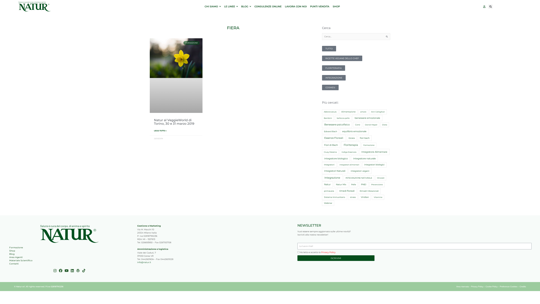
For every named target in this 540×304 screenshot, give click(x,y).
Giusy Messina (330, 152)
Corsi (357, 125)
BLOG (244, 6)
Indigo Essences (349, 152)
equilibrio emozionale (354, 131)
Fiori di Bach (331, 145)
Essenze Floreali (333, 138)
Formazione (368, 145)
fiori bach (365, 138)
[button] (490, 7)
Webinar (328, 203)
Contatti (14, 263)
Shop (12, 250)
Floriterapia (351, 145)
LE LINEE (229, 6)
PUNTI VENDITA (319, 6)
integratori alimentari (349, 165)
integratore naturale (364, 158)
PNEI (363, 184)
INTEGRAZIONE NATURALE (359, 178)
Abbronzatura (330, 112)
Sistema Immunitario (334, 197)
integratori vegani (360, 171)
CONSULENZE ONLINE (268, 6)
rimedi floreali (347, 191)
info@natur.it (144, 262)
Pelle (353, 184)
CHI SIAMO (211, 6)
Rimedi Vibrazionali (369, 191)
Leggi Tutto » (160, 131)
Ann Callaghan (378, 112)
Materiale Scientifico (21, 260)
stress (353, 197)
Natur (327, 184)
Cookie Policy (492, 286)
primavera (329, 191)
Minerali (380, 178)
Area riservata (462, 286)
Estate (352, 138)
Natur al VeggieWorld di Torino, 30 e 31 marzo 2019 (174, 121)
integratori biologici (374, 164)
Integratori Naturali (334, 171)
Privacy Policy (328, 252)
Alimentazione (348, 112)
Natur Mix (341, 184)
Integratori (329, 164)
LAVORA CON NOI (296, 6)
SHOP (336, 6)
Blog (11, 254)
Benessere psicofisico (337, 124)
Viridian (365, 197)
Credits (523, 286)
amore (363, 112)
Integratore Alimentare (374, 151)
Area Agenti (16, 257)
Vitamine (378, 197)
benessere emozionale (367, 118)
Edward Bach (330, 131)
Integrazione (332, 177)
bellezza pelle (343, 118)
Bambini (328, 118)
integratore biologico (336, 158)
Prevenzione (377, 184)
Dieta (384, 125)
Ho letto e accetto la (318, 252)
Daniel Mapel (371, 125)
